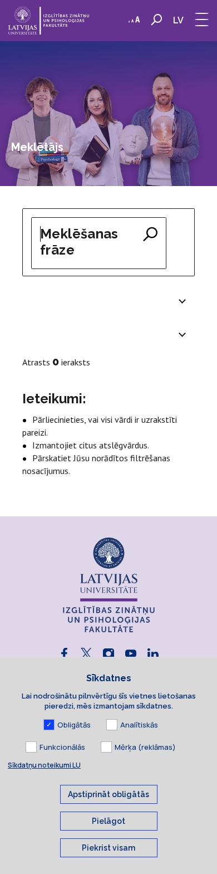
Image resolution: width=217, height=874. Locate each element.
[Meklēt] (150, 235)
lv (178, 20)
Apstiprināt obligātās (108, 794)
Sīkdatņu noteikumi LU (44, 765)
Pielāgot (108, 821)
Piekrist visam (108, 847)
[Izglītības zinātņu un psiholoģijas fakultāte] (48, 21)
